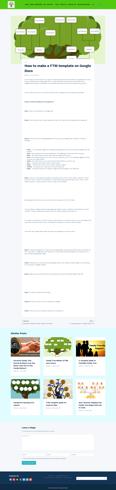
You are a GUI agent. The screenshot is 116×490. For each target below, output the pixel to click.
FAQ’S (57, 4)
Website (74, 454)
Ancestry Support (49, 477)
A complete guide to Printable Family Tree (82, 322)
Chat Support (68, 477)
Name (24, 454)
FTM (44, 4)
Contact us (72, 4)
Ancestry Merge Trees (61, 475)
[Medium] (17, 479)
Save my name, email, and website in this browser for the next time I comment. (45, 458)
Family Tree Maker (36, 4)
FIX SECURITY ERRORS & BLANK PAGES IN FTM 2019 (37, 322)
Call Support (59, 477)
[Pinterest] (14, 479)
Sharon (27, 75)
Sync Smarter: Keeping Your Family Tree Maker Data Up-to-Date (90, 405)
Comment (25, 435)
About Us (63, 4)
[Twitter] (96, 4)
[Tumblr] (20, 479)
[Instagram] (99, 4)
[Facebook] (93, 4)
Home (27, 4)
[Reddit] (30, 479)
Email (49, 454)
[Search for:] (91, 478)
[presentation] (25, 347)
